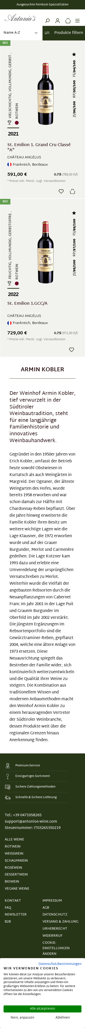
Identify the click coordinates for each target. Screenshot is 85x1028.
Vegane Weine (17, 889)
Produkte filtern (68, 33)
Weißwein (14, 854)
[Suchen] (47, 17)
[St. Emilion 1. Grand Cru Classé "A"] (45, 93)
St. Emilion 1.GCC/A (27, 304)
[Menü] (77, 17)
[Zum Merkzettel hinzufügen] (61, 191)
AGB (45, 908)
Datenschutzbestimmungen (59, 964)
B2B (8, 922)
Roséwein (13, 868)
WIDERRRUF (52, 936)
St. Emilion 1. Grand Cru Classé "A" (39, 148)
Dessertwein (16, 875)
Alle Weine (14, 840)
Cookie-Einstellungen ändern (56, 948)
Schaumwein (16, 861)
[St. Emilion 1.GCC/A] (45, 252)
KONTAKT (13, 901)
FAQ (8, 908)
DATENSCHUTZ (54, 915)
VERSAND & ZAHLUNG (60, 922)
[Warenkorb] (67, 17)
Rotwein (13, 847)
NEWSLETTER (16, 915)
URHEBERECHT (54, 929)
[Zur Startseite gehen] (20, 17)
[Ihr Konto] (57, 17)
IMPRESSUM (52, 901)
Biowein (12, 882)
